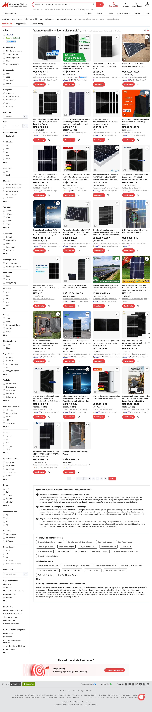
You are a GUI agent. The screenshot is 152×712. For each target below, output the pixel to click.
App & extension (122, 13)
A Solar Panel (126, 547)
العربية (84, 697)
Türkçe (116, 697)
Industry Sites (102, 695)
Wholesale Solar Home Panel (106, 566)
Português (35, 697)
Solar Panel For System (100, 551)
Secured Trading (36, 23)
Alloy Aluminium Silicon (87, 547)
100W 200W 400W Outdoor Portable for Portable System (46, 343)
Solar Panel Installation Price (48, 570)
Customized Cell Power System (46, 287)
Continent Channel (89, 695)
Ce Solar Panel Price (93, 570)
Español (27, 697)
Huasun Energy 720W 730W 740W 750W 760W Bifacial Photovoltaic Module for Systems (47, 232)
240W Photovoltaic (134, 231)
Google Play (28, 684)
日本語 (97, 697)
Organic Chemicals (9, 649)
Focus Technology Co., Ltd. (77, 704)
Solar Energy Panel (83, 9)
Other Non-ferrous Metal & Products (12, 641)
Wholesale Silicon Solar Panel (48, 566)
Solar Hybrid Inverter (105, 542)
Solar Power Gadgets (66, 547)
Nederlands (76, 697)
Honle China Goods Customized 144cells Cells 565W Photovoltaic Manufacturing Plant (106, 232)
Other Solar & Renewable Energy (14, 646)
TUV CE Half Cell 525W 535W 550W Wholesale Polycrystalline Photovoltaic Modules (46, 177)
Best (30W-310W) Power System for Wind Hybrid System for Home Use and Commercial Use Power (135, 287)
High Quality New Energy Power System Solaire (46, 121)
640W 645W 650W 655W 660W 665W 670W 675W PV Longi (46, 453)
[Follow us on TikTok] (130, 684)
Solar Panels (7, 637)
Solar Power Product (125, 542)
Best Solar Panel (80, 551)
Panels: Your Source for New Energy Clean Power (106, 287)
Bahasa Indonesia (134, 697)
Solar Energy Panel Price (72, 570)
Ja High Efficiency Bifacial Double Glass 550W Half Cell (135, 176)
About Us (63, 691)
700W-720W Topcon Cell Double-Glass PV (105, 66)
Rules (148, 13)
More (38, 579)
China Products (29, 695)
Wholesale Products (64, 695)
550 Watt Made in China (106, 397)
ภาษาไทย (109, 697)
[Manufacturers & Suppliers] (14, 4)
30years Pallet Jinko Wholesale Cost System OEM (106, 343)
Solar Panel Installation (69, 9)
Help (110, 13)
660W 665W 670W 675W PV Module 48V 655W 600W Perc (105, 177)
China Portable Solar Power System (80, 542)
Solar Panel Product (45, 551)
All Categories (10, 13)
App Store (15, 684)
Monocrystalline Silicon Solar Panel (126, 551)
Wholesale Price (77, 695)
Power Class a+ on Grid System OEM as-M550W (105, 121)
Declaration (76, 702)
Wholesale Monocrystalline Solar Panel (77, 566)
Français (43, 697)
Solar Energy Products (45, 547)
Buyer (99, 13)
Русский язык (53, 697)
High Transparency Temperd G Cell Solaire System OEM (134, 343)
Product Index (126, 695)
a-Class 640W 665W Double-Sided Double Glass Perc (76, 343)
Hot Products (19, 695)
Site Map (80, 691)
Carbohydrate (8, 633)
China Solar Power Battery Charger (50, 542)
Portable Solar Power (108, 547)
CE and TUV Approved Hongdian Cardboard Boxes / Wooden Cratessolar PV (76, 121)
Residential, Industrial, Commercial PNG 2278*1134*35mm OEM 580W (45, 66)
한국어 (91, 697)
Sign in (147, 6)
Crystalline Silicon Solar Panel (48, 556)
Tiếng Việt (123, 697)
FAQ (69, 691)
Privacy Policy (86, 702)
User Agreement (66, 702)
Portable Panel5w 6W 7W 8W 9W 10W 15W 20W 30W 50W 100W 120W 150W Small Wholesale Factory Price (76, 232)
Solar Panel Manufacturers (52, 9)
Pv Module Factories (45, 575)
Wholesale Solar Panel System (131, 566)
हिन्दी (102, 697)
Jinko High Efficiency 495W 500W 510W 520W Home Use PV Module (76, 66)
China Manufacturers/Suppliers (46, 695)
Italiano (61, 697)
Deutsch (68, 697)
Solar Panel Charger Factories (68, 575)
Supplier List (21, 23)
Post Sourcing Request (115, 670)
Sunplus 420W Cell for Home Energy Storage (135, 121)
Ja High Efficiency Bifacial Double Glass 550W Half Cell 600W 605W (46, 398)
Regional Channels (114, 695)
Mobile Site (88, 691)
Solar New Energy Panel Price (115, 570)
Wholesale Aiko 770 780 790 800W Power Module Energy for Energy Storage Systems (76, 398)
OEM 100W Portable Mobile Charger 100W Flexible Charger (136, 398)
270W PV (76, 452)
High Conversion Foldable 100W (75, 286)
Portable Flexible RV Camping (133, 65)
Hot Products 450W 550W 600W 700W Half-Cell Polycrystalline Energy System (76, 177)
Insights (135, 695)
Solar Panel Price (63, 551)
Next (111, 479)
